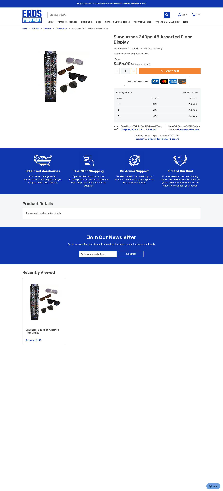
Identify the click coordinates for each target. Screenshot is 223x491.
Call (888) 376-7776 (131, 129)
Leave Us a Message (189, 129)
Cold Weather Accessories (109, 4)
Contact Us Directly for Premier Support (157, 139)
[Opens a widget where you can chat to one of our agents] (213, 486)
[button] (167, 15)
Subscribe (131, 254)
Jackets (126, 4)
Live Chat (151, 129)
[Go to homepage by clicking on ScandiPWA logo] (32, 16)
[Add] (134, 71)
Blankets (135, 4)
